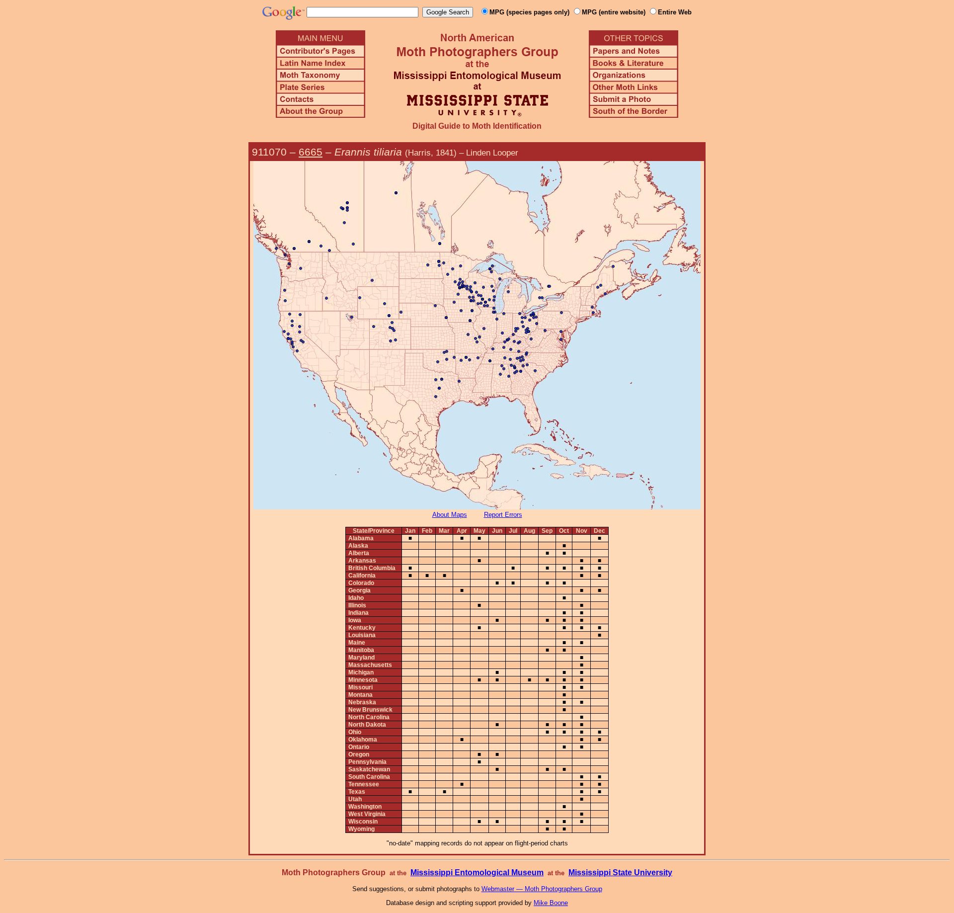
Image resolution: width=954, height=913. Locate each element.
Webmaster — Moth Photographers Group (541, 889)
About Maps (449, 514)
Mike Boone (551, 903)
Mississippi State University (620, 872)
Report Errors (503, 514)
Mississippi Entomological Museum (477, 872)
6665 (310, 152)
